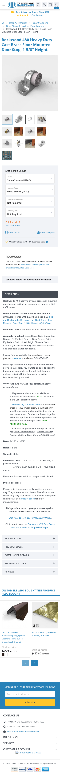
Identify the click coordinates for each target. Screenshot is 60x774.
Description (12, 294)
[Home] (22, 5)
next (34, 663)
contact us (16, 358)
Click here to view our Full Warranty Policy (29, 518)
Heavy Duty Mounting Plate (26, 404)
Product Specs (14, 546)
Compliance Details (17, 555)
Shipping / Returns (16, 563)
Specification (13, 538)
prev (25, 663)
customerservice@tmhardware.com (23, 731)
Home (3, 23)
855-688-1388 (13, 726)
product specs (27, 498)
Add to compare (47, 232)
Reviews (9, 571)
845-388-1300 (12, 225)
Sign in (44, 4)
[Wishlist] (50, 4)
